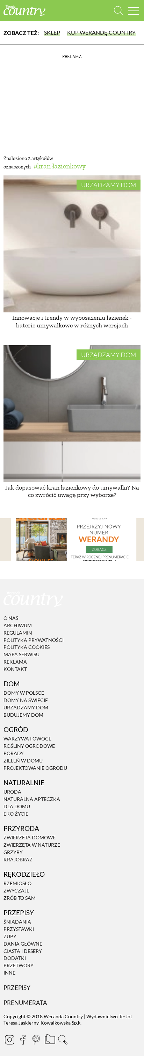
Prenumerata (25, 1002)
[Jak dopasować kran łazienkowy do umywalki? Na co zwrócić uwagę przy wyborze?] (72, 413)
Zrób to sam (19, 898)
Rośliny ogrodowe (29, 746)
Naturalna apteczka (31, 799)
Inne (9, 973)
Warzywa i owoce (27, 739)
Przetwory (18, 965)
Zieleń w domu (23, 761)
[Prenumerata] (49, 1038)
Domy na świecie (25, 700)
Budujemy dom (23, 715)
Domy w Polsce (23, 693)
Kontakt (15, 669)
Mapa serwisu (21, 654)
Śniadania (17, 922)
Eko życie (15, 814)
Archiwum (17, 625)
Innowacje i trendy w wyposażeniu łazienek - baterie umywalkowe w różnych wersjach (72, 321)
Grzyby (13, 852)
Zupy (9, 936)
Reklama (15, 662)
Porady (13, 753)
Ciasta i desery (22, 951)
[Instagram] (9, 1040)
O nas (10, 618)
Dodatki (14, 958)
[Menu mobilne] (134, 10)
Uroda (12, 792)
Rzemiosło (17, 883)
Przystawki (18, 929)
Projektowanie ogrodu (35, 768)
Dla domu (16, 806)
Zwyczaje (16, 891)
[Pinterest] (36, 1040)
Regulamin (17, 633)
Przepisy (16, 987)
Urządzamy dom (108, 185)
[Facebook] (23, 1040)
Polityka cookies (26, 647)
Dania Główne (22, 944)
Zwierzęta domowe (29, 837)
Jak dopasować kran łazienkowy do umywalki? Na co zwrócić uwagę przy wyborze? (72, 491)
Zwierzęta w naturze (31, 845)
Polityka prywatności (33, 640)
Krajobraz (18, 859)
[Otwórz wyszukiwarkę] (119, 11)
